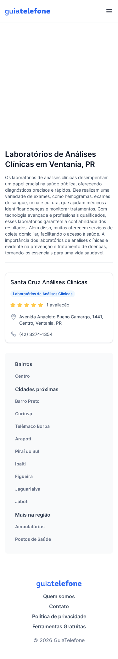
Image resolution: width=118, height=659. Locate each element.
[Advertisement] (59, 87)
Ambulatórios (30, 526)
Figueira (24, 476)
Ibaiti (20, 463)
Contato (59, 606)
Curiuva (23, 413)
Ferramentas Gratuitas (59, 626)
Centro (22, 376)
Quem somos (59, 596)
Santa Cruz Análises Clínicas (48, 282)
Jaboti (22, 501)
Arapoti (23, 438)
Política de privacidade (59, 616)
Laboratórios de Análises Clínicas (42, 293)
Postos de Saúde (33, 539)
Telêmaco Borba (32, 426)
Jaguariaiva (27, 489)
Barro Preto (27, 401)
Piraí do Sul (27, 451)
